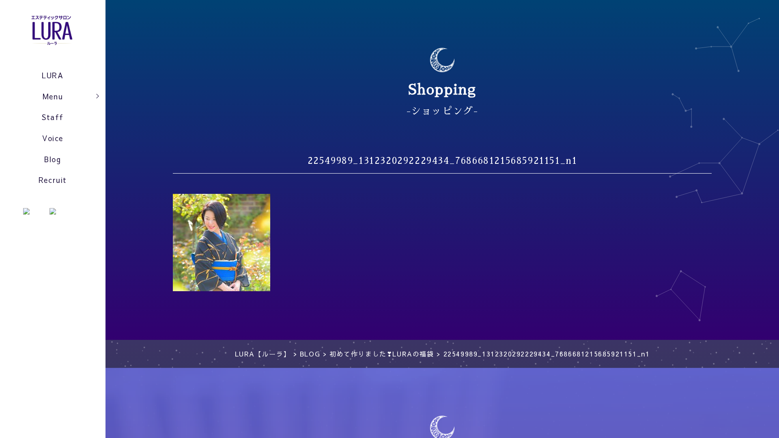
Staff (53, 117)
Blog (52, 159)
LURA (52, 75)
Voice (52, 138)
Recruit (53, 180)
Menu (53, 96)
